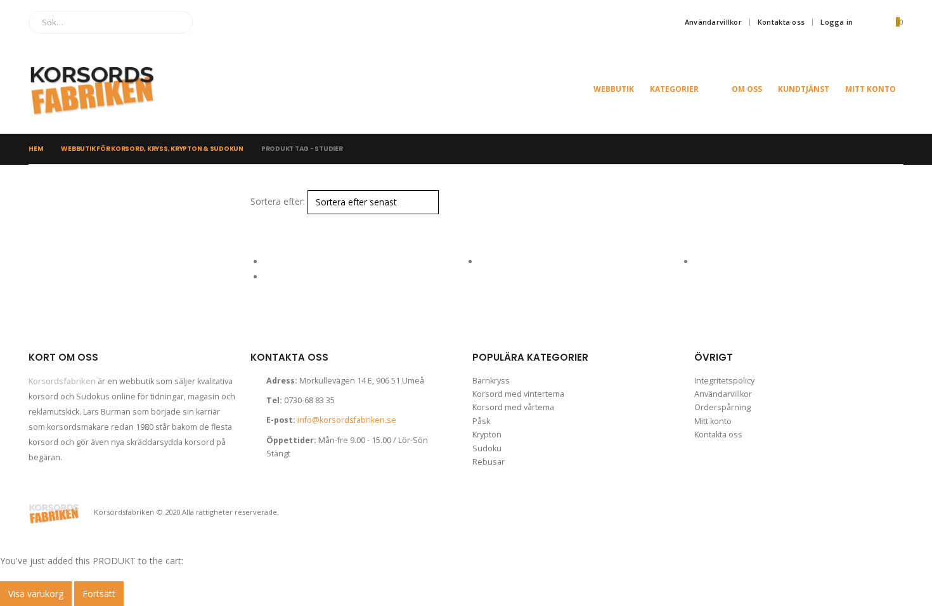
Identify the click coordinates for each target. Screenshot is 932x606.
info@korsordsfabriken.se (346, 420)
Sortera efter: (277, 201)
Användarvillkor (713, 22)
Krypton (487, 434)
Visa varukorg (35, 594)
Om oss (747, 89)
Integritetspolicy (724, 380)
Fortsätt (98, 594)
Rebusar (488, 461)
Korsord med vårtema (513, 407)
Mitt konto (870, 89)
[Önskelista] (870, 22)
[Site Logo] (92, 89)
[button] (255, 222)
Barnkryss (491, 380)
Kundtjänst (803, 89)
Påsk (481, 421)
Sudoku (487, 448)
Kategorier (674, 89)
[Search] (174, 22)
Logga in (836, 22)
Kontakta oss (781, 22)
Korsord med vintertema (518, 394)
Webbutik (613, 89)
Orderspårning (722, 407)
